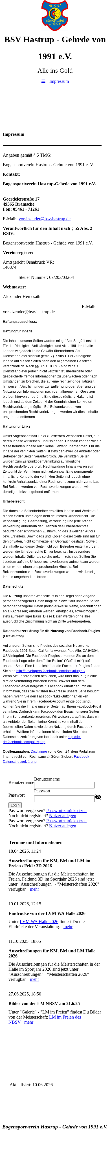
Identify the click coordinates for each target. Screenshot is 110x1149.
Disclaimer (39, 752)
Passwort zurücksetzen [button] (66, 810)
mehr (34, 889)
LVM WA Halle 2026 (39, 921)
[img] (55, 15)
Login (15, 805)
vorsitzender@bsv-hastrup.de (45, 218)
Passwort (16, 795)
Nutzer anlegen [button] (62, 815)
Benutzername (21, 782)
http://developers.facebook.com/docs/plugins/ (50, 671)
